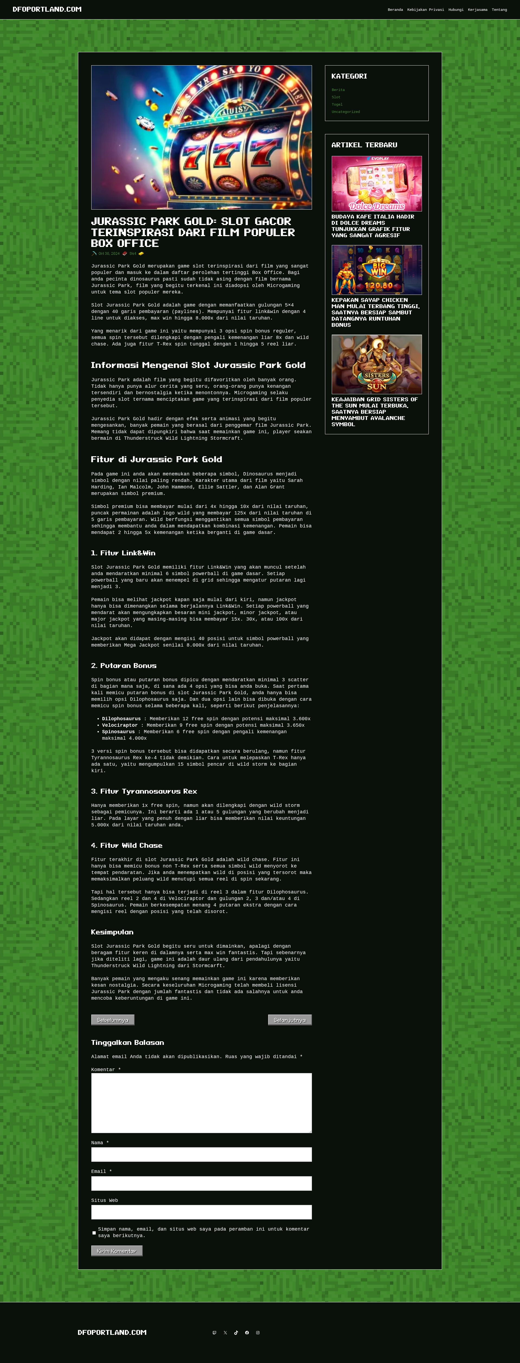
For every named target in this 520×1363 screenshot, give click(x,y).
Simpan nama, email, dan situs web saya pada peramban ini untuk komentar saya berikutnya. (204, 1232)
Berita (338, 89)
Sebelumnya (113, 1020)
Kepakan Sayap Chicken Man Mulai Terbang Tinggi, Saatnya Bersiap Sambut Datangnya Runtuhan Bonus (376, 312)
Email (101, 1171)
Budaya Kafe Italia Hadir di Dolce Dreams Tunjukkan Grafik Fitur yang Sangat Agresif (373, 226)
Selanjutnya (290, 1020)
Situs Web (104, 1200)
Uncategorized (346, 111)
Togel (337, 104)
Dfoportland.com (47, 9)
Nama (100, 1143)
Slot (133, 254)
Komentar (106, 1069)
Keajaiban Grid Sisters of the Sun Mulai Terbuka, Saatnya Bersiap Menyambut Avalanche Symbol (375, 411)
